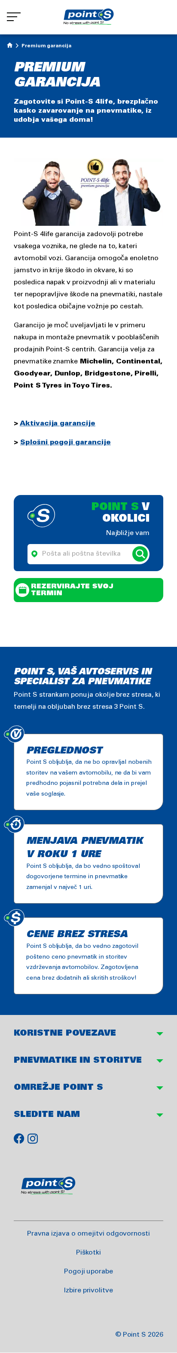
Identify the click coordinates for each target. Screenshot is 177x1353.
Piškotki (88, 1252)
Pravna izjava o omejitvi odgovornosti (88, 1233)
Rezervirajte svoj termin (72, 590)
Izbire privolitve (88, 1290)
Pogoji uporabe (88, 1271)
